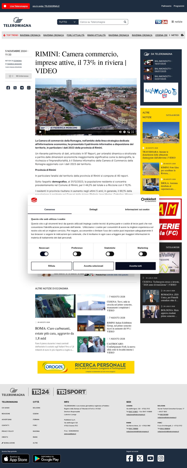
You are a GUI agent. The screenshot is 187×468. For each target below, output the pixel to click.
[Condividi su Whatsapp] (29, 88)
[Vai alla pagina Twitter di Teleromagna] (140, 458)
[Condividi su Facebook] (8, 88)
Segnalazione (9, 443)
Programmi (179, 6)
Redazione (6, 413)
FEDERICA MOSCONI (14, 64)
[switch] (77, 253)
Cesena (36, 413)
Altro (35, 443)
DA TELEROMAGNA (161, 53)
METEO (175, 35)
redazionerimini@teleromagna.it (137, 431)
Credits (5, 437)
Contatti (5, 425)
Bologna (36, 408)
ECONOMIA (18, 61)
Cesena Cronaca (164, 35)
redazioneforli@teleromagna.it (168, 431)
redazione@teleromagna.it (135, 414)
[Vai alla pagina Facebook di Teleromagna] (131, 460)
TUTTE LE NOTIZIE (172, 115)
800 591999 (164, 414)
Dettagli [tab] (94, 209)
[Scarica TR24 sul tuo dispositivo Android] (46, 458)
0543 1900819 (165, 428)
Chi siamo (5, 408)
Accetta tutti (135, 266)
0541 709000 (133, 428)
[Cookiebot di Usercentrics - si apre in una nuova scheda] (143, 200)
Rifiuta (51, 266)
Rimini (35, 437)
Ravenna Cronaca (30, 35)
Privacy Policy (8, 431)
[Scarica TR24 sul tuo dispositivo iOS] (15, 458)
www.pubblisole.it (70, 434)
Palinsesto (166, 6)
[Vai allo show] (161, 93)
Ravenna (36, 431)
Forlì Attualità (75, 35)
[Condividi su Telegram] (22, 88)
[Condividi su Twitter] (15, 88)
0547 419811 (133, 411)
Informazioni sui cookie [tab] (137, 209)
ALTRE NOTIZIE (147, 115)
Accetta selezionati (93, 266)
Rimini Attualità (96, 35)
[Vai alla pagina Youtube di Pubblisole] (150, 460)
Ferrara (36, 419)
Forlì (35, 425)
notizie (178, 21)
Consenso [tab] (49, 209)
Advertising (6, 419)
